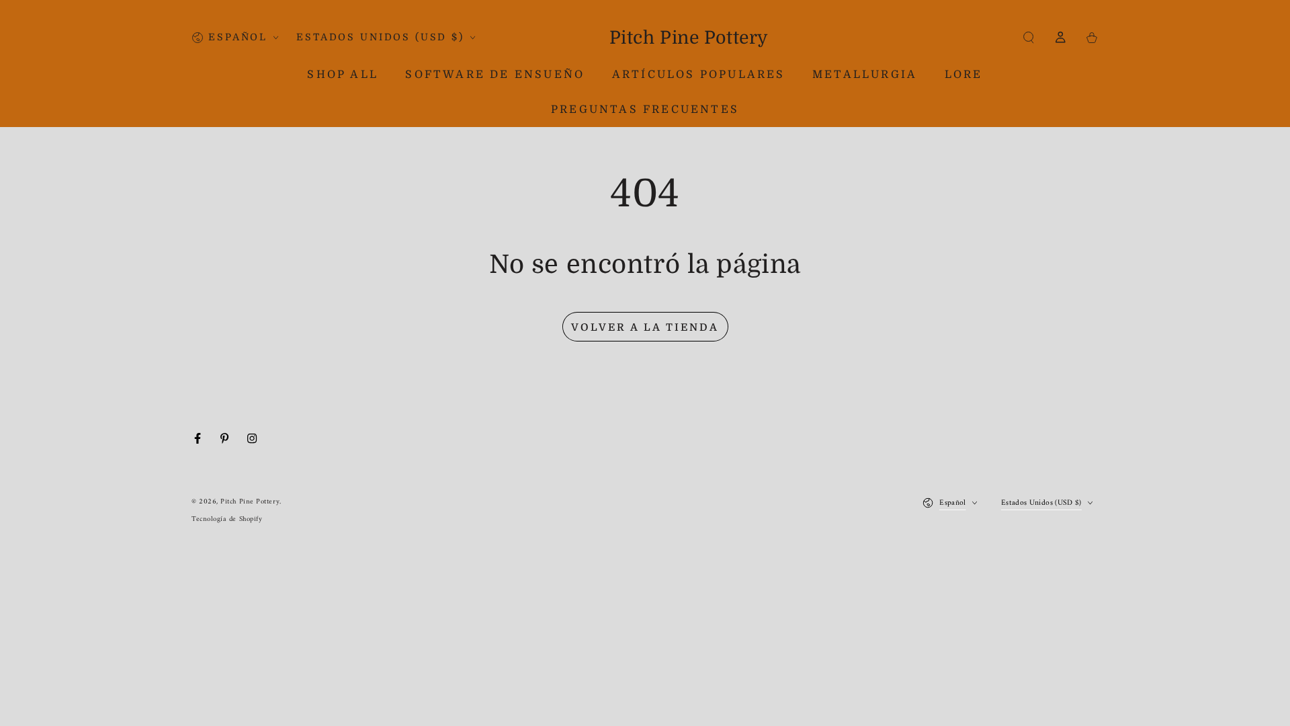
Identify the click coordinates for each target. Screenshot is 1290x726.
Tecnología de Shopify (226, 519)
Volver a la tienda (645, 327)
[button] (1029, 37)
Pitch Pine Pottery (250, 501)
